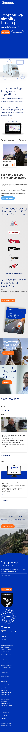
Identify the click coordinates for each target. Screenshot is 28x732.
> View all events (5, 410)
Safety (11, 438)
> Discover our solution (7, 118)
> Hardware (4, 659)
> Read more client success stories (14, 273)
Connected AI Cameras (6, 667)
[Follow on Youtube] (15, 632)
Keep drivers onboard (9, 140)
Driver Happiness (4, 687)
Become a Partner (5, 676)
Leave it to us (7, 382)
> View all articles (5, 455)
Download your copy (8, 300)
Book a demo (5, 32)
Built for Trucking (4, 663)
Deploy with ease (8, 353)
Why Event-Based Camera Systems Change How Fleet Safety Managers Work (13, 436)
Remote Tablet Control (6, 654)
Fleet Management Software (7, 645)
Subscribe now (6, 589)
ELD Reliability (4, 688)
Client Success (4, 707)
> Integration (4, 672)
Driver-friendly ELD (5, 643)
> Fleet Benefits (5, 684)
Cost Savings (4, 690)
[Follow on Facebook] (8, 632)
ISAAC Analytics (4, 642)
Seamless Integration (5, 703)
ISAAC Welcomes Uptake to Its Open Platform (12, 482)
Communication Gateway (6, 665)
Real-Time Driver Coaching (6, 649)
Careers (3, 718)
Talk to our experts (17, 32)
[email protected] (23, 584)
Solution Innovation (5, 694)
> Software (4, 639)
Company (4, 715)
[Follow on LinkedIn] (12, 632)
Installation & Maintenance (6, 705)
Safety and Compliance (6, 692)
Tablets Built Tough (5, 662)
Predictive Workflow (5, 651)
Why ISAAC (4, 682)
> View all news (5, 500)
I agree (5, 579)
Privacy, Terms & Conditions (6, 725)
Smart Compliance (5, 652)
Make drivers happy (7, 198)
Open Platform (4, 674)
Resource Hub (5, 712)
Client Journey (4, 701)
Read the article (6, 450)
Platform (3, 637)
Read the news (6, 495)
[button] (3, 631)
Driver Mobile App (5, 647)
